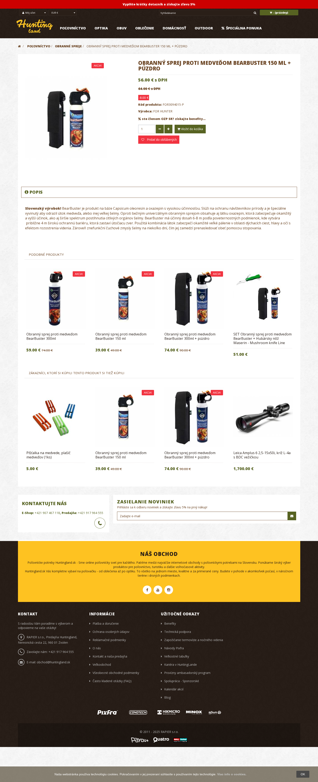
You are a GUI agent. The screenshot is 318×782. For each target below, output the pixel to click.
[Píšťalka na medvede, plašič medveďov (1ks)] (55, 417)
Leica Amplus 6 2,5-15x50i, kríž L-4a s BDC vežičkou (262, 455)
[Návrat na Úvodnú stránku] (19, 46)
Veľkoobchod (102, 664)
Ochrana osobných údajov (111, 632)
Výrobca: (145, 111)
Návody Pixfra (174, 648)
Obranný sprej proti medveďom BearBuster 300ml (51, 336)
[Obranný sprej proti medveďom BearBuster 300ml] (55, 298)
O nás (97, 648)
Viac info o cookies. (231, 774)
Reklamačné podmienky (109, 640)
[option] (55, 313)
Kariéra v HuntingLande (180, 664)
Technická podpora (177, 632)
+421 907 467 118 (47, 513)
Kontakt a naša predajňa (110, 656)
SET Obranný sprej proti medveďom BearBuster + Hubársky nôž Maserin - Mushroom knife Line (262, 338)
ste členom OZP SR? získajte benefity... (174, 119)
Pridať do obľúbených (161, 139)
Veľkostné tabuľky (176, 656)
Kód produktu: (150, 104)
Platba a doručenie (106, 623)
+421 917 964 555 (90, 513)
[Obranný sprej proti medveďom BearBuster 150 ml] (124, 298)
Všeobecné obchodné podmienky (116, 673)
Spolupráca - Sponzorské (181, 681)
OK (303, 774)
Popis (36, 192)
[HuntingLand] (35, 26)
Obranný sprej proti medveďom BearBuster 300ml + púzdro (189, 336)
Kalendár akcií (173, 689)
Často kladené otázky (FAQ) (112, 681)
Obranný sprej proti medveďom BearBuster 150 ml (120, 336)
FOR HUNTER (162, 111)
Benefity (170, 623)
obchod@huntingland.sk (53, 662)
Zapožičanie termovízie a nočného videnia (193, 640)
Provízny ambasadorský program (187, 673)
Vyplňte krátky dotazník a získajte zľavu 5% (159, 4)
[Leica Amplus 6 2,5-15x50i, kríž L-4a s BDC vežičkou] (262, 417)
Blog (167, 697)
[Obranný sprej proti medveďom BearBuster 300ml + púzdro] (193, 298)
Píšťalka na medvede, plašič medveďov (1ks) (48, 455)
